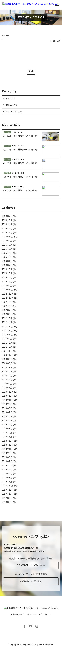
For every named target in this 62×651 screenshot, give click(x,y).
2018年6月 (7, 465)
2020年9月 (7, 359)
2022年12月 (8, 289)
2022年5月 (7, 318)
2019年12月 (8, 392)
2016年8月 (7, 502)
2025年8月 (7, 245)
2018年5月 (7, 469)
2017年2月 (7, 498)
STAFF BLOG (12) (12, 112)
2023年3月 (7, 281)
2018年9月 (7, 453)
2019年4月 (7, 424)
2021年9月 (7, 339)
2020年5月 (7, 375)
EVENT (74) (9, 99)
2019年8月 (7, 408)
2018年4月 (7, 473)
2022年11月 (8, 294)
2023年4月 (7, 277)
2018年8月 (7, 457)
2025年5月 (7, 257)
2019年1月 (7, 437)
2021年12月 (8, 326)
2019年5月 (7, 420)
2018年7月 (7, 461)
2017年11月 (8, 490)
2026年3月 (7, 228)
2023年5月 (7, 273)
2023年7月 (7, 265)
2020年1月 (7, 388)
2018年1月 (7, 482)
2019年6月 (7, 416)
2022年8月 (7, 306)
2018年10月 (8, 449)
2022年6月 (7, 314)
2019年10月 (8, 400)
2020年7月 (7, 367)
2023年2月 (7, 285)
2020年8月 (7, 363)
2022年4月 (7, 322)
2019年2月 (7, 433)
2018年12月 (8, 441)
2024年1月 (7, 261)
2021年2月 (7, 347)
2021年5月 (7, 343)
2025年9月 (7, 240)
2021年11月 (8, 330)
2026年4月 (7, 224)
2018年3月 (7, 477)
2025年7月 (7, 249)
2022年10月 (8, 298)
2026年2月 (7, 232)
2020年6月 (7, 371)
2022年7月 (7, 310)
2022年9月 (7, 302)
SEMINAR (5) (10, 105)
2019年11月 (8, 396)
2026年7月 (7, 216)
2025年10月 (8, 236)
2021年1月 (7, 351)
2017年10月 (8, 494)
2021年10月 (8, 335)
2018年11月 (8, 445)
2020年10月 (8, 355)
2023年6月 (7, 269)
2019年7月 (7, 412)
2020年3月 (7, 379)
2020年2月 (7, 384)
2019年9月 (7, 404)
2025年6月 (7, 253)
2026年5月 (7, 220)
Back (30, 71)
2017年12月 (8, 486)
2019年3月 (7, 428)
